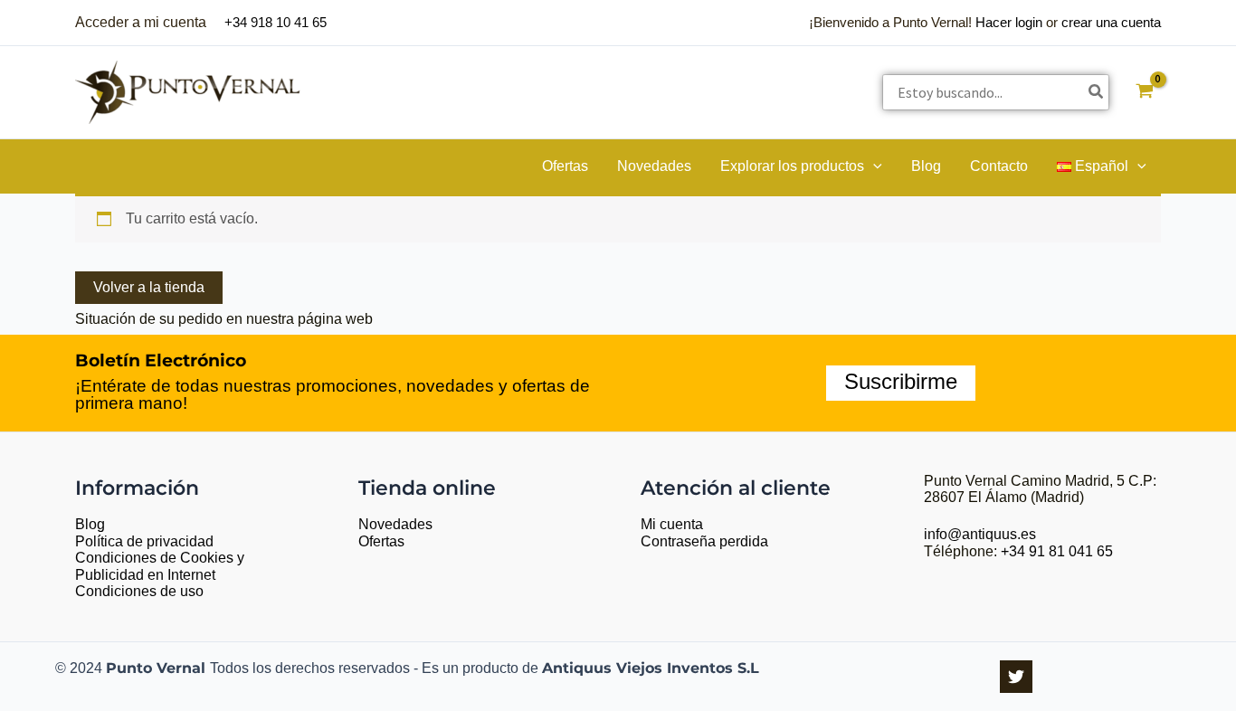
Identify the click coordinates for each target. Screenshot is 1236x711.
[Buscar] (1096, 92)
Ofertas (381, 541)
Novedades (395, 524)
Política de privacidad (144, 541)
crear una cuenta (1111, 22)
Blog (90, 524)
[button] (873, 166)
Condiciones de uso (139, 591)
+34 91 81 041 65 (1057, 551)
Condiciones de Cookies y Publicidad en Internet (159, 566)
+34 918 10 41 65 (275, 22)
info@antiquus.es (980, 534)
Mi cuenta (672, 524)
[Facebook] (1016, 676)
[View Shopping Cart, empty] (1144, 93)
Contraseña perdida (704, 541)
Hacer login (1008, 22)
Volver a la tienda (148, 287)
